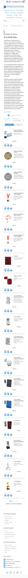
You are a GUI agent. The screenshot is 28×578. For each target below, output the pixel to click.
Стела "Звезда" (17, 461)
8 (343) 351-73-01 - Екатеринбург (13, 561)
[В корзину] (5, 145)
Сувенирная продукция (17, 25)
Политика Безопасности (10, 534)
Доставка (12, 12)
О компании (20, 12)
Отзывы (16, 15)
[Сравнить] (11, 145)
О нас (5, 530)
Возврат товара (8, 522)
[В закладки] (8, 145)
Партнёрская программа (10, 548)
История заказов (8, 518)
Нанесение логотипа (9, 10)
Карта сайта (7, 550)
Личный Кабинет (8, 516)
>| (17, 501)
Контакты (19, 17)
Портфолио (9, 15)
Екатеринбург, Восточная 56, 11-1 (13, 567)
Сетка (18, 124)
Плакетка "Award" (18, 275)
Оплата (7, 12)
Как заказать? (20, 10)
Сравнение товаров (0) (15, 115)
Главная (5, 25)
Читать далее (7, 111)
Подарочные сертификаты (10, 546)
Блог (20, 15)
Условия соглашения (9, 536)
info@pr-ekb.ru (9, 565)
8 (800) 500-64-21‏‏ (17, 1)
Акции (5, 552)
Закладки (6, 520)
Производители (8, 545)
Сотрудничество (10, 17)
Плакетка (16, 256)
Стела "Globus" (17, 316)
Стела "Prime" (17, 420)
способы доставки (8, 532)
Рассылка (6, 523)
